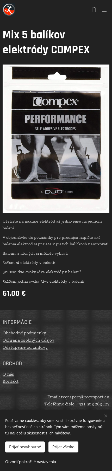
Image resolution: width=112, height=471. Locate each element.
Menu (104, 9)
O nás (8, 374)
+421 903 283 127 (93, 403)
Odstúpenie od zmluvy (25, 347)
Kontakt (10, 381)
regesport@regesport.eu (85, 396)
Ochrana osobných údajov (28, 340)
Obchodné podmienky (24, 332)
